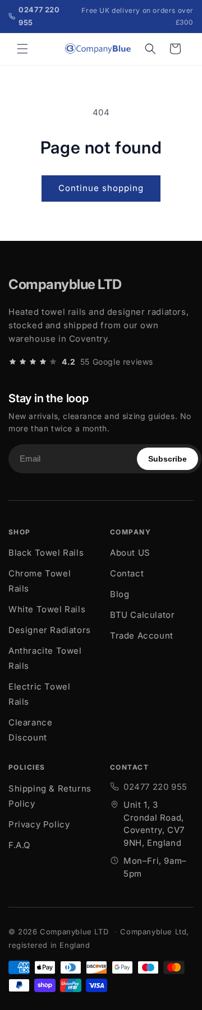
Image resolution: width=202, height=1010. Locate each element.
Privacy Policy (39, 824)
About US (130, 552)
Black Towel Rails (46, 552)
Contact (127, 573)
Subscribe (167, 458)
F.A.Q (19, 845)
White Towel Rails (46, 609)
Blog (119, 594)
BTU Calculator (142, 614)
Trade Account (141, 635)
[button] (22, 48)
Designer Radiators (49, 630)
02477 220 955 (155, 786)
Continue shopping (101, 188)
